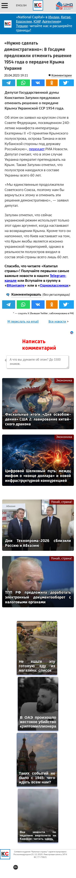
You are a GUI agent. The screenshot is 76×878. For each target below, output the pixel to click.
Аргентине (50, 22)
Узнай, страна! (61, 502)
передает (37, 149)
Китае (66, 17)
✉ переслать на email (23, 321)
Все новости (57, 321)
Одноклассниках (54, 286)
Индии (53, 17)
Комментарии (62, 75)
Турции (22, 26)
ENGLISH (21, 5)
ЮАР (37, 22)
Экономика (64, 380)
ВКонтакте (15, 286)
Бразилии (24, 22)
